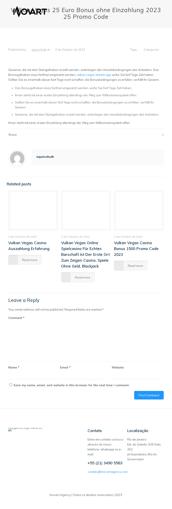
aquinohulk (38, 49)
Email (65, 367)
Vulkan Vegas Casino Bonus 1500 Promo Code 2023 (136, 248)
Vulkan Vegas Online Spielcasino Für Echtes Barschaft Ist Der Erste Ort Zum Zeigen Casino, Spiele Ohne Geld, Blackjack (85, 254)
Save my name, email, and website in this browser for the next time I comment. (71, 385)
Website (118, 367)
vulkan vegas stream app (94, 75)
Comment (16, 318)
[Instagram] (92, 502)
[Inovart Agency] (30, 11)
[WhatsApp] (79, 502)
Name (13, 367)
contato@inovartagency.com (108, 472)
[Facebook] (86, 502)
